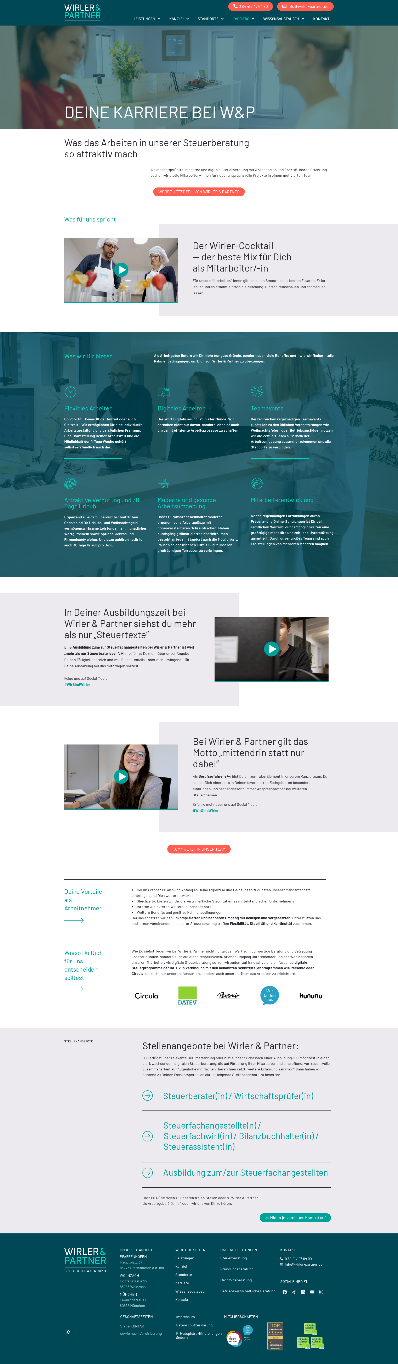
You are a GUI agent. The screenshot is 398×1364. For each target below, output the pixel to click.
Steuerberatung (233, 1258)
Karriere (241, 18)
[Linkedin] (303, 1292)
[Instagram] (321, 1292)
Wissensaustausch (281, 18)
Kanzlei (176, 18)
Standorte (208, 18)
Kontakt (321, 18)
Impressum (185, 1317)
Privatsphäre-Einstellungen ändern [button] (199, 1335)
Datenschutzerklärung (194, 1325)
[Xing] (293, 1292)
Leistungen (144, 18)
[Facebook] (284, 1292)
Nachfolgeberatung (236, 1280)
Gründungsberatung (237, 1269)
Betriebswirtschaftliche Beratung (247, 1291)
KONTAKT (138, 1326)
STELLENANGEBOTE (78, 1041)
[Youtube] (312, 1292)
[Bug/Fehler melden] (68, 1332)
